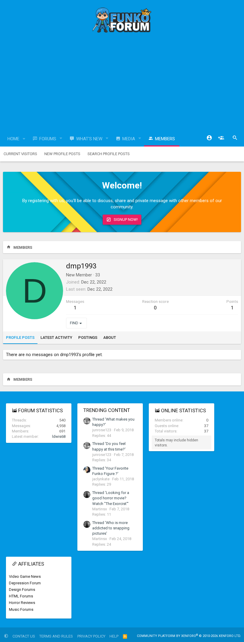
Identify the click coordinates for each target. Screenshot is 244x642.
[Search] (235, 138)
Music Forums (21, 609)
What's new (89, 138)
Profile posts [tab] (20, 337)
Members (165, 138)
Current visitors (20, 154)
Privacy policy (91, 636)
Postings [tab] (87, 337)
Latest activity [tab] (56, 337)
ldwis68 (58, 436)
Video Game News (25, 576)
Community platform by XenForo (189, 636)
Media (128, 138)
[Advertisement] (122, 84)
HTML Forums (21, 596)
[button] (24, 139)
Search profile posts (108, 154)
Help (114, 636)
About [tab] (109, 337)
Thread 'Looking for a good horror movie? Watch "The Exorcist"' (110, 498)
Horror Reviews (22, 602)
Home (13, 138)
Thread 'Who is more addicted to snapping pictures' (110, 528)
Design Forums (22, 589)
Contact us (23, 636)
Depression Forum (25, 583)
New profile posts (62, 154)
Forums (47, 138)
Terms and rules (56, 636)
